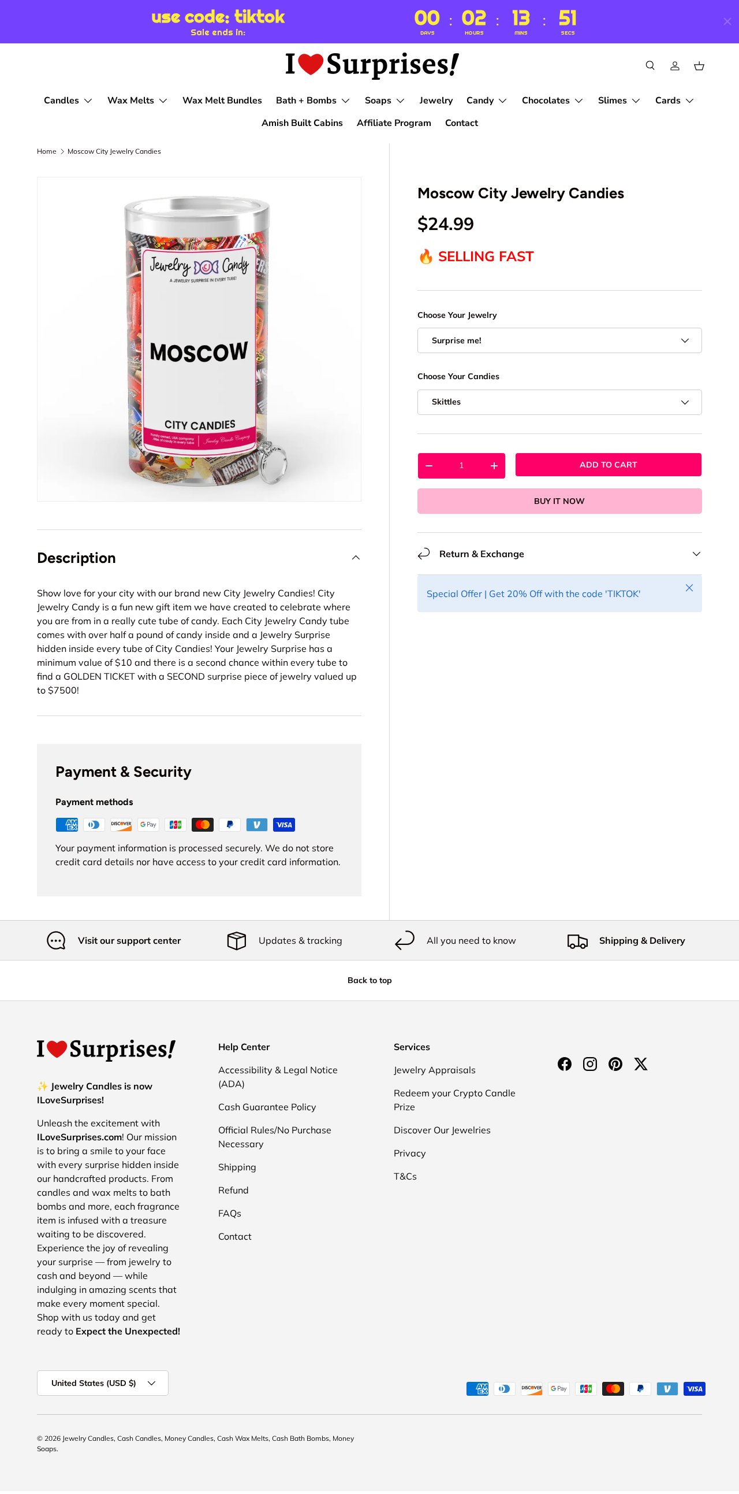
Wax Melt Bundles (222, 100)
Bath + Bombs (306, 100)
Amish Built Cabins (302, 123)
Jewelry (436, 100)
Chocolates (546, 100)
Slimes (612, 100)
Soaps (378, 100)
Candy (480, 100)
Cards (668, 100)
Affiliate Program (394, 123)
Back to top (370, 980)
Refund (233, 1190)
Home (47, 151)
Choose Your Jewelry (457, 315)
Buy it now (559, 501)
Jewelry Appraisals (435, 1070)
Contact (461, 123)
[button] (699, 66)
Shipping (237, 1167)
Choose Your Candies (458, 376)
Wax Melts (130, 100)
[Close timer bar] (727, 21)
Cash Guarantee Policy (267, 1107)
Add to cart (608, 464)
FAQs (229, 1213)
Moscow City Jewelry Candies (114, 151)
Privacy (410, 1153)
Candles (61, 100)
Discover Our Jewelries (442, 1130)
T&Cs (405, 1176)
